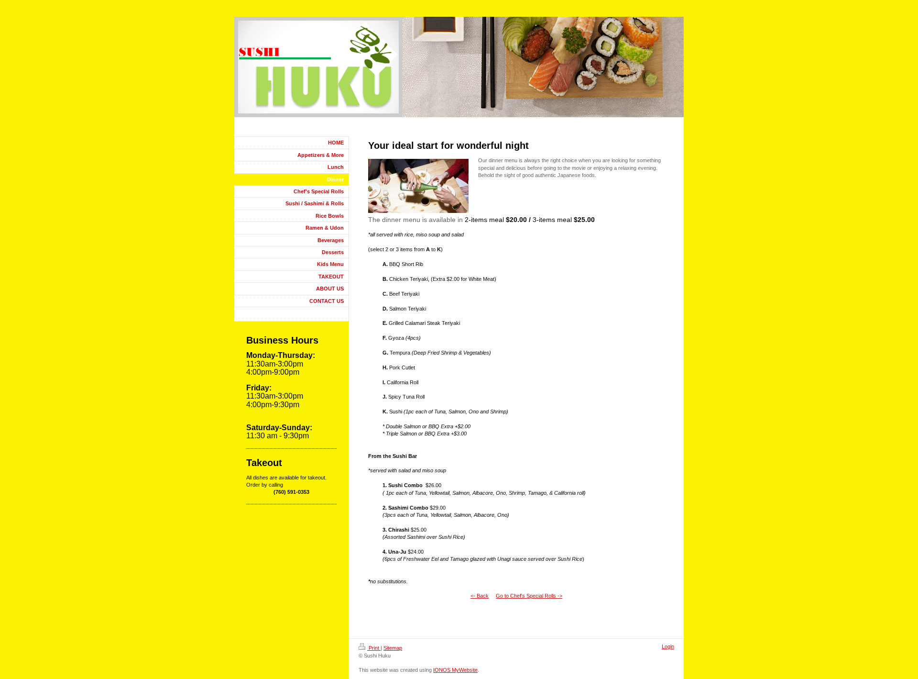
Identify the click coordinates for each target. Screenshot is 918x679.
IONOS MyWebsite (455, 670)
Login (668, 646)
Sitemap (392, 648)
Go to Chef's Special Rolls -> (529, 596)
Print (374, 648)
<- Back (479, 596)
